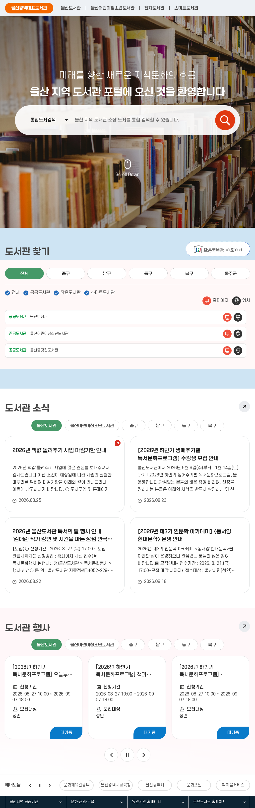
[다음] (143, 755)
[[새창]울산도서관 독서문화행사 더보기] (244, 626)
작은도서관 (70, 292)
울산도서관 (71, 8)
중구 (66, 273)
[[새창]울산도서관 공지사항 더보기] (244, 406)
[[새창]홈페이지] (227, 317)
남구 (107, 273)
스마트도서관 (186, 8)
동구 (148, 273)
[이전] (111, 755)
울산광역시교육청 (116, 785)
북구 (189, 273)
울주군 (231, 273)
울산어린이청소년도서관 (112, 8)
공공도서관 (40, 292)
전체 (24, 273)
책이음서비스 (233, 785)
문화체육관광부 (77, 785)
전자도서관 (154, 8)
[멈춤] (127, 755)
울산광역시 (154, 785)
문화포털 (194, 785)
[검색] (225, 120)
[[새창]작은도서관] (218, 249)
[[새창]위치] (238, 317)
